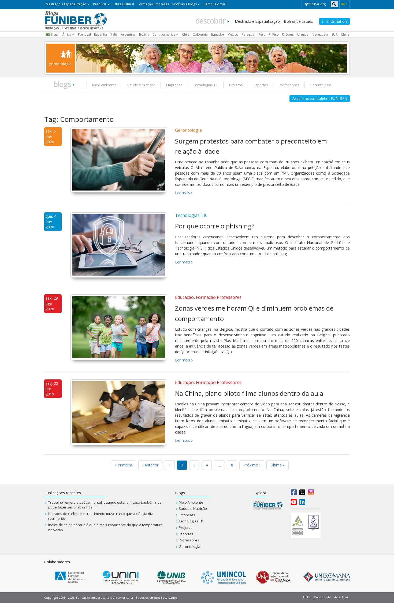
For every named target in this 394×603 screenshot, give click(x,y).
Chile (185, 34)
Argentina (128, 34)
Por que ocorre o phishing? (215, 225)
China (345, 34)
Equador (217, 34)
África (66, 34)
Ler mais (182, 192)
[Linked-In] (302, 503)
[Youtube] (294, 503)
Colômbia (200, 34)
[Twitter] (302, 493)
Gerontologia (320, 84)
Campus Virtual (214, 4)
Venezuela (320, 34)
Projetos (236, 84)
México (233, 34)
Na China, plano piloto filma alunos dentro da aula (249, 393)
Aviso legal (341, 597)
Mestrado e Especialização (66, 4)
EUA (335, 34)
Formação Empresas (153, 4)
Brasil (55, 34)
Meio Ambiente (104, 84)
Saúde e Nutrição (141, 84)
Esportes (261, 84)
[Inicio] (75, 19)
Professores (289, 84)
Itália (114, 34)
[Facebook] (294, 493)
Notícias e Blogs (184, 4)
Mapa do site (322, 597)
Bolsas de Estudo (298, 21)
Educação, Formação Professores (208, 297)
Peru (261, 34)
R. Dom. (288, 34)
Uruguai (303, 34)
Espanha (100, 34)
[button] (345, 4)
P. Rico (274, 34)
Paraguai (248, 34)
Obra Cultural (123, 4)
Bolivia (144, 34)
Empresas (174, 84)
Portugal (84, 34)
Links (306, 597)
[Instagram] (311, 493)
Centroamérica (164, 34)
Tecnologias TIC (205, 84)
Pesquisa (100, 4)
